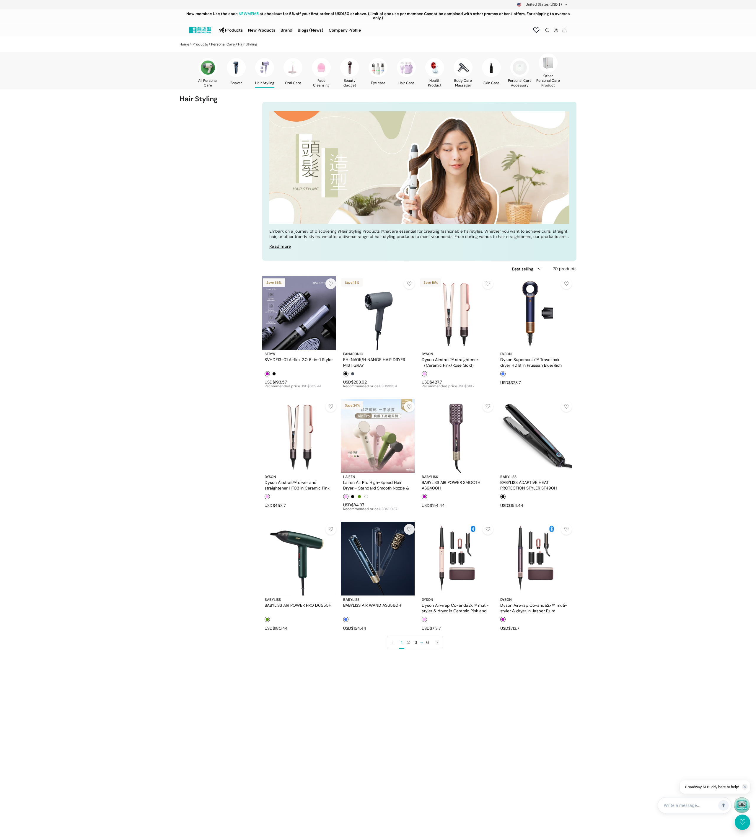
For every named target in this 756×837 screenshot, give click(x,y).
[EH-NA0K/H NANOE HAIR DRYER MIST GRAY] (378, 313)
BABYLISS (430, 477)
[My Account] (555, 30)
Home (184, 44)
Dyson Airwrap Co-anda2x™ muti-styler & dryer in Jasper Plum (533, 608)
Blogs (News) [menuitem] (310, 30)
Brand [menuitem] (286, 30)
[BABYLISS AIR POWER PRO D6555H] (299, 558)
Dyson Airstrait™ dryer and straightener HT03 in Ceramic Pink (297, 485)
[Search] (547, 30)
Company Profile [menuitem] (345, 30)
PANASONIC (353, 354)
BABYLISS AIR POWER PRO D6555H (298, 605)
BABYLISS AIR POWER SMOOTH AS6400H (451, 485)
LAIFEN (349, 477)
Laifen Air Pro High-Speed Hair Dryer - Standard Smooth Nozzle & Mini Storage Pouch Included (376, 485)
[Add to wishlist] (330, 283)
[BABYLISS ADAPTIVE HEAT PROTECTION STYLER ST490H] (535, 436)
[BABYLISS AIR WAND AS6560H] (378, 558)
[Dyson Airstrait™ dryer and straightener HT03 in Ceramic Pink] (299, 436)
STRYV (270, 354)
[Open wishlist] (536, 30)
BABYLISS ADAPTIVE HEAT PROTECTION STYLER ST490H (528, 485)
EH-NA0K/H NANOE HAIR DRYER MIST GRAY (374, 362)
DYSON (427, 354)
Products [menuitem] (234, 30)
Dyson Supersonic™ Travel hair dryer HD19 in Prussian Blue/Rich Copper (531, 362)
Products (200, 44)
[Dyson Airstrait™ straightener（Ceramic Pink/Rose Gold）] (456, 313)
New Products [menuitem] (261, 30)
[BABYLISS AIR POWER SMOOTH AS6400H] (456, 436)
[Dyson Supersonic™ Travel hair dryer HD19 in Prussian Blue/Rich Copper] (535, 313)
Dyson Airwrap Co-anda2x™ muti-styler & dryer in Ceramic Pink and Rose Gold (455, 608)
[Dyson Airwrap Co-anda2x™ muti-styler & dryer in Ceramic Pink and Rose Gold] (456, 558)
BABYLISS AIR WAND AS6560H (372, 605)
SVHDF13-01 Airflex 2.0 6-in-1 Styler (299, 359)
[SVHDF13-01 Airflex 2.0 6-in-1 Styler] (299, 313)
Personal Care (223, 44)
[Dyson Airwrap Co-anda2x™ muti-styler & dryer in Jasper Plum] (535, 558)
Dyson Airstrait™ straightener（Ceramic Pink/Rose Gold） (450, 362)
